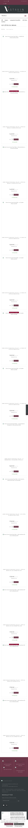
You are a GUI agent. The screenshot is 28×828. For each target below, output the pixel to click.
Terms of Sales (8, 790)
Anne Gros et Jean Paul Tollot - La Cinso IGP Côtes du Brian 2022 (14, 349)
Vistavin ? (3, 789)
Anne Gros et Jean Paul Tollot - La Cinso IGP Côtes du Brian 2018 (14, 293)
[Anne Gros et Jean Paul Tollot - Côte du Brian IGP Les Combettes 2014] (14, 551)
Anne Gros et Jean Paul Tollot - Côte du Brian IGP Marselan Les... (14, 681)
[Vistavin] (14, 9)
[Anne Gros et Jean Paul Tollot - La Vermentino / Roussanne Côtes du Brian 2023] (14, 440)
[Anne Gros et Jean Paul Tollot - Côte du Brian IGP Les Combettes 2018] (14, 606)
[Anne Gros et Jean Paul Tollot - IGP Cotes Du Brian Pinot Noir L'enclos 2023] (14, 495)
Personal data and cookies (21, 790)
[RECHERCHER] (27, 414)
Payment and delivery (10, 789)
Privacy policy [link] (18, 826)
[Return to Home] (2, 20)
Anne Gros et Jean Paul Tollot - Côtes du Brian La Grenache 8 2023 (14, 183)
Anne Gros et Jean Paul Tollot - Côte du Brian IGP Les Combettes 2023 (14, 736)
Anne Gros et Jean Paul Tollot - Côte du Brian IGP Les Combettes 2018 (14, 625)
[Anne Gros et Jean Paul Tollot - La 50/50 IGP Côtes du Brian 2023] (14, 53)
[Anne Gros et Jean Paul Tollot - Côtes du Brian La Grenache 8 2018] (14, 108)
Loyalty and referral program (19, 789)
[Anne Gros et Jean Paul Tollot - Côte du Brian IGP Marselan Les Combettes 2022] (14, 661)
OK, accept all (9, 824)
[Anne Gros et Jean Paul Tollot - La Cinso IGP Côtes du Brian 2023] (14, 385)
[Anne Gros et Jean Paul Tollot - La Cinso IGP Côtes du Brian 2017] (14, 219)
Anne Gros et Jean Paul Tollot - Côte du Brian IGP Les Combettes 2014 (14, 570)
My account (24, 1)
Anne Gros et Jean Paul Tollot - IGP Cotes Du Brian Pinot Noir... (14, 515)
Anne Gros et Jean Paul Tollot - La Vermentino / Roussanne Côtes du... (14, 459)
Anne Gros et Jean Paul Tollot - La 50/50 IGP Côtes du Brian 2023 (14, 72)
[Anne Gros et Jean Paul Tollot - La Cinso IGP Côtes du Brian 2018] (14, 274)
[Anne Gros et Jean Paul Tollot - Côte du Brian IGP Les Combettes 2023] (14, 717)
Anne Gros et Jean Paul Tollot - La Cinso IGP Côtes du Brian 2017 (14, 238)
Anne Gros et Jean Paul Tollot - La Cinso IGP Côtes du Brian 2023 (14, 404)
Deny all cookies (19, 824)
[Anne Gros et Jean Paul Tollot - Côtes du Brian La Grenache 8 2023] (14, 163)
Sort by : (3, 29)
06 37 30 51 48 (5, 786)
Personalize (9, 826)
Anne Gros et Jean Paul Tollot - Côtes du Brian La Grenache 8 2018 (14, 127)
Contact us (4, 790)
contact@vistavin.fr (13, 786)
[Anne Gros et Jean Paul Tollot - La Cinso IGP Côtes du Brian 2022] (14, 329)
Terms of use (14, 790)
